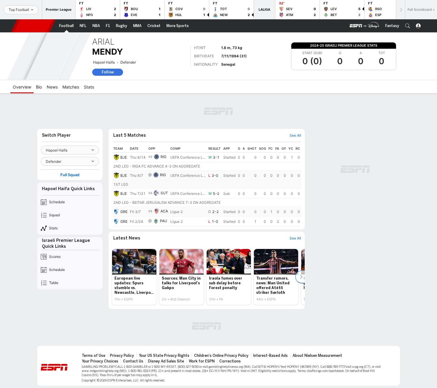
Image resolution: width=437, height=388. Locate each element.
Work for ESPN (202, 361)
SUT (164, 193)
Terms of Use (93, 356)
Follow (108, 72)
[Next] (400, 9)
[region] (206, 185)
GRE (124, 211)
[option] (134, 277)
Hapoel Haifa (104, 62)
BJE (123, 157)
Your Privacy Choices (100, 361)
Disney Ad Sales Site (166, 361)
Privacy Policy (122, 356)
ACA (164, 211)
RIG (163, 156)
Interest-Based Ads (270, 356)
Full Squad (69, 175)
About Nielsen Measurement (317, 356)
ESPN (33, 25)
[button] (407, 25)
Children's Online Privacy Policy (221, 356)
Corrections (230, 361)
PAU (163, 221)
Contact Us (133, 361)
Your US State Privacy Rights (164, 356)
